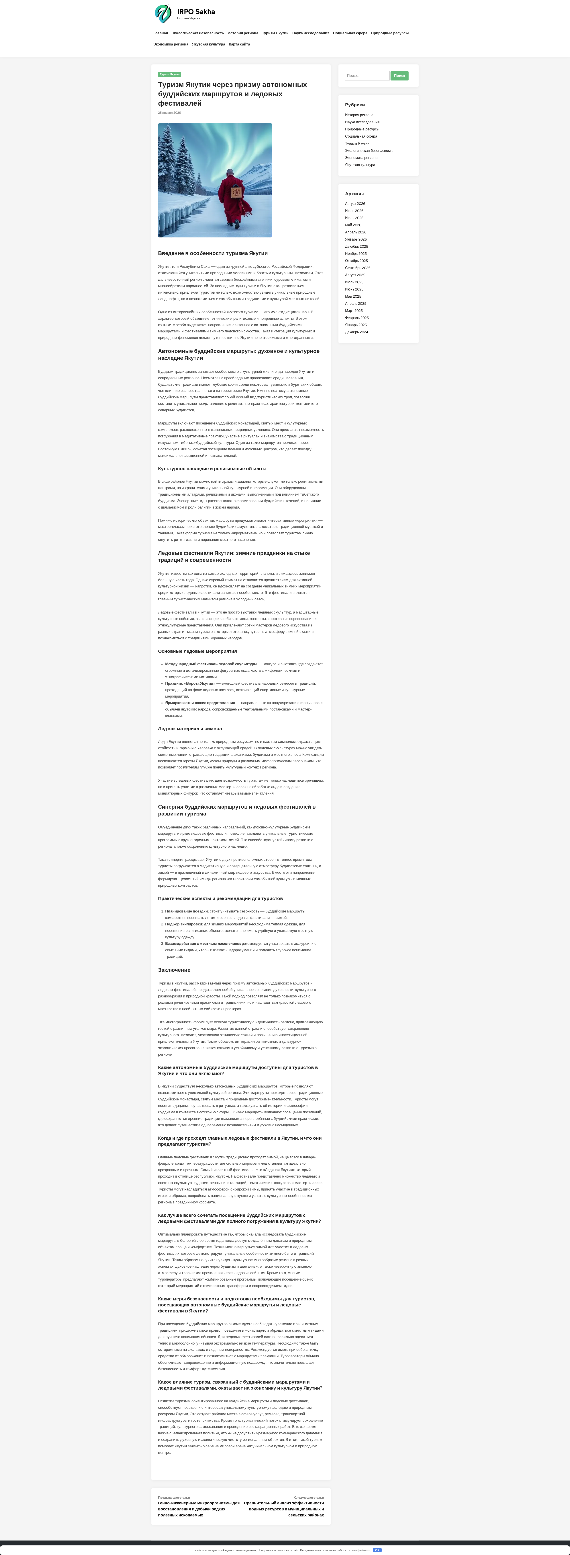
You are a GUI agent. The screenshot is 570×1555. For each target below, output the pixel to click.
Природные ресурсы (390, 33)
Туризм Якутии (275, 33)
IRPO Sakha (196, 11)
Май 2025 (353, 296)
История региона (243, 33)
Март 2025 (354, 311)
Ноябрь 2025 (356, 253)
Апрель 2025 (355, 303)
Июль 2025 (354, 282)
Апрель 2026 (355, 232)
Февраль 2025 (357, 318)
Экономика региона (170, 44)
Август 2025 (355, 275)
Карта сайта (239, 44)
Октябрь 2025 (356, 261)
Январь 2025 (356, 325)
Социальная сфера (350, 33)
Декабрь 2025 (356, 246)
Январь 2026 (356, 239)
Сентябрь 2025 (357, 268)
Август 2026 (355, 204)
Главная (160, 33)
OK (377, 1550)
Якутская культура (208, 44)
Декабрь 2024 (356, 332)
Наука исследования (310, 33)
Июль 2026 (354, 211)
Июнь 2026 (354, 218)
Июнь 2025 (354, 289)
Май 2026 (353, 225)
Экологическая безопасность (198, 33)
